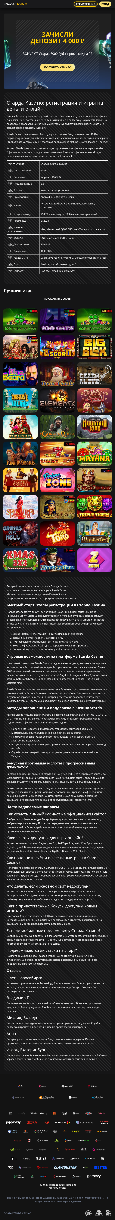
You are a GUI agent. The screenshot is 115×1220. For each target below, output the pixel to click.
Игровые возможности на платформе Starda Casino (37, 590)
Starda (15, 4)
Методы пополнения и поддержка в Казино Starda (36, 594)
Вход (105, 4)
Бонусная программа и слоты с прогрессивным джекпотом (41, 598)
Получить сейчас (57, 67)
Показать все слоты (57, 298)
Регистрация (85, 4)
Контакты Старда (57, 1187)
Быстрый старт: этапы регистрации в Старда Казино (37, 586)
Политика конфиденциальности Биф (57, 1184)
